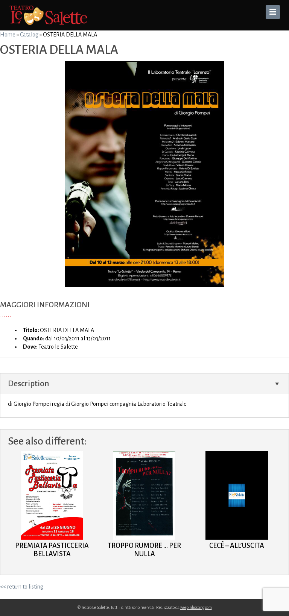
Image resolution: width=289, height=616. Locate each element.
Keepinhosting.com (196, 607)
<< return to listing (21, 587)
